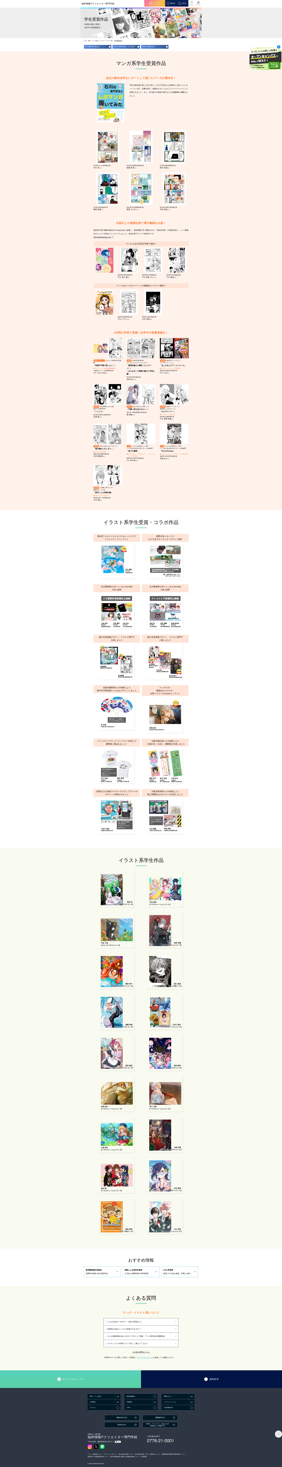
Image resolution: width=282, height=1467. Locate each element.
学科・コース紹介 (93, 40)
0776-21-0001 (160, 1440)
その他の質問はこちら (141, 1352)
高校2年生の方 (121, 1417)
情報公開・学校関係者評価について (98, 1456)
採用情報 (144, 1456)
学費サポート (168, 1396)
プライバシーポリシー (110, 1454)
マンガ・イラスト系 (106, 40)
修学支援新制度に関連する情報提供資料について (125, 1456)
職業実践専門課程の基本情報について (173, 1454)
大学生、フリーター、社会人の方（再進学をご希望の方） (157, 1425)
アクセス (191, 5)
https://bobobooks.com (102, 237)
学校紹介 (129, 1402)
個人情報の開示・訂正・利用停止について (147, 1454)
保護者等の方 (160, 1417)
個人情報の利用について (126, 1454)
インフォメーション (170, 1402)
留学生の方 (122, 1425)
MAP (118, 1441)
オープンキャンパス (157, 3)
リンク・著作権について (95, 1454)
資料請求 (172, 3)
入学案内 (93, 1402)
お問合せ (184, 3)
